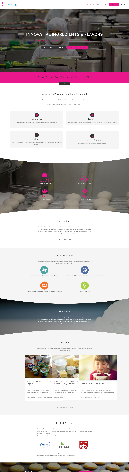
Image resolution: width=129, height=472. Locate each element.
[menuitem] (87, 4)
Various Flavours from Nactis (92, 384)
